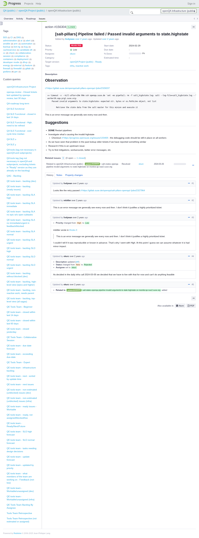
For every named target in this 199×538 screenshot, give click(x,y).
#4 (193, 256)
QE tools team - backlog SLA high (21, 196)
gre (16, 71)
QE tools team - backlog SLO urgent (21, 266)
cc (4, 53)
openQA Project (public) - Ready (86, 62)
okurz (72, 53)
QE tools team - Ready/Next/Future (16, 425)
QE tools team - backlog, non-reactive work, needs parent (21, 291)
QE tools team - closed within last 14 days (21, 313)
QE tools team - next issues (20, 384)
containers (8, 59)
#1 (193, 183)
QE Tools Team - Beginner (19, 307)
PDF (192, 305)
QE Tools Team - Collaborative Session (22, 339)
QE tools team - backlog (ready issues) (18, 188)
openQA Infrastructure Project (21, 87)
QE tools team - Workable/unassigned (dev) (20, 489)
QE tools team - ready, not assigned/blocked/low (19, 416)
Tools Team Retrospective (19, 513)
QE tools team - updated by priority (20, 466)
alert (28, 40)
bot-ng (17, 46)
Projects (28, 3)
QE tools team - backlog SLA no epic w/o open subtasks (21, 213)
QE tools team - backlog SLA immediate (21, 204)
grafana (7, 71)
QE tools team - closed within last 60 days (21, 322)
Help (38, 3)
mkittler (67, 200)
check (12, 53)
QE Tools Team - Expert (18, 362)
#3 (193, 217)
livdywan (70, 39)
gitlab (28, 68)
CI (11, 37)
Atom (181, 305)
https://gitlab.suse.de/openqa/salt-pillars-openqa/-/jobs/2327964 (113, 190)
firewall (6, 68)
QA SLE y (11, 144)
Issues (42, 18)
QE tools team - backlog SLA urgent (21, 241)
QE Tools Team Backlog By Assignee (20, 506)
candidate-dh (26, 50)
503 (5, 37)
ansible (6, 43)
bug (26, 46)
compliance (19, 56)
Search (132, 11)
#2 (193, 200)
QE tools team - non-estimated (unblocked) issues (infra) (22, 399)
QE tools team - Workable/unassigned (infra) (21, 498)
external (17, 65)
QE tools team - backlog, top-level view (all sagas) (21, 300)
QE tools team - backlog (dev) (21, 181)
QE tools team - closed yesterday (18, 330)
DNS (18, 37)
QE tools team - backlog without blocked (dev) (18, 275)
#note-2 (73, 230)
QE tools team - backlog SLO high (21, 249)
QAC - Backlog (14, 176)
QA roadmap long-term (18, 103)
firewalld (18, 68)
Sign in (191, 3)
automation (26, 43)
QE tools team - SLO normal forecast (21, 441)
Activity (19, 18)
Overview (8, 18)
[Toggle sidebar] (1, 23)
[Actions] (193, 165)
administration (10, 40)
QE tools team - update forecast (18, 458)
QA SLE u (11, 139)
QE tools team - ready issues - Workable (22, 408)
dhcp (25, 62)
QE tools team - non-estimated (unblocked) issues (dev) (22, 391)
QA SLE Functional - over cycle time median (19, 132)
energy (6, 65)
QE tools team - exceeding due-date (20, 355)
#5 (193, 284)
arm (16, 43)
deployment (22, 59)
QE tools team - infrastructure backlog (21, 369)
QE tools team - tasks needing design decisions (21, 450)
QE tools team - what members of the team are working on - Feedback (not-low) (21, 478)
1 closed (81, 158)
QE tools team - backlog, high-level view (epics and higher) (22, 283)
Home (12, 4)
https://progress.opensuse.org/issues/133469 (86, 138)
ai (21, 40)
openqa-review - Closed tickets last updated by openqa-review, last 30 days (22, 95)
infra (72, 66)
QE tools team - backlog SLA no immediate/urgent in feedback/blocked (21, 223)
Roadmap (31, 18)
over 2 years (81, 39)
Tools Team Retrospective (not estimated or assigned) (22, 520)
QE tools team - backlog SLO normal (21, 258)
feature (28, 65)
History (49, 175)
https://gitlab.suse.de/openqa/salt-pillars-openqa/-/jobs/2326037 (78, 88)
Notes (59, 175)
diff (77, 262)
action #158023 (92, 164)
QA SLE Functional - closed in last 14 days (21, 115)
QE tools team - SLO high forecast (19, 433)
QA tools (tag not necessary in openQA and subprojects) (21, 151)
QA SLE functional (15, 109)
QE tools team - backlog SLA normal (21, 233)
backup (6, 46)
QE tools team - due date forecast (19, 347)
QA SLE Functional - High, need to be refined (19, 124)
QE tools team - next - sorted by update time (21, 377)
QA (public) (9, 10)
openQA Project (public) (32, 10)
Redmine (17, 533)
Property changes (74, 175)
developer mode (11, 62)
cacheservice (9, 50)
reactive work (82, 66)
